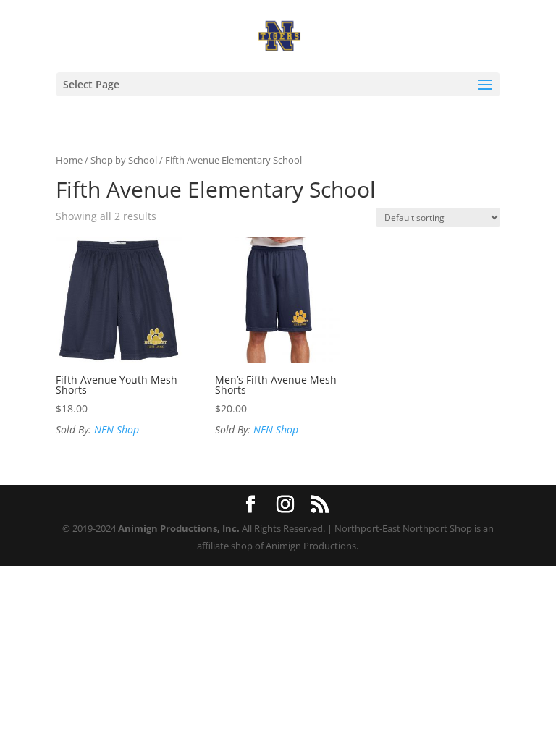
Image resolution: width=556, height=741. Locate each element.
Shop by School (123, 159)
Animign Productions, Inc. (179, 528)
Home (69, 159)
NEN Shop (116, 429)
